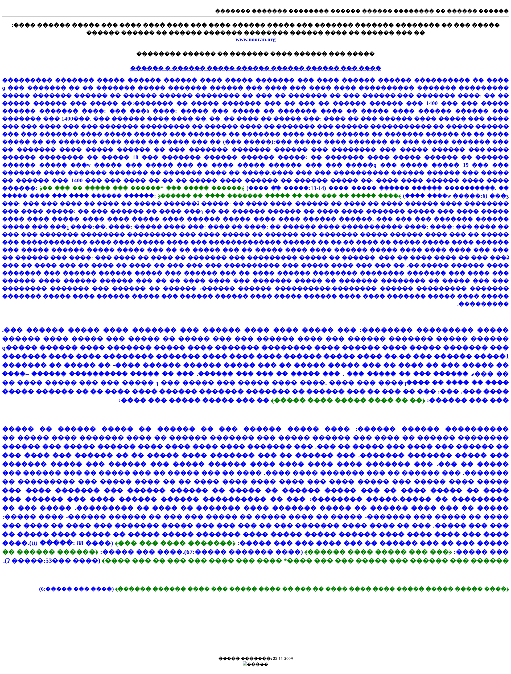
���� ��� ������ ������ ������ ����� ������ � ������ (255, 68)
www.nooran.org (256, 39)
